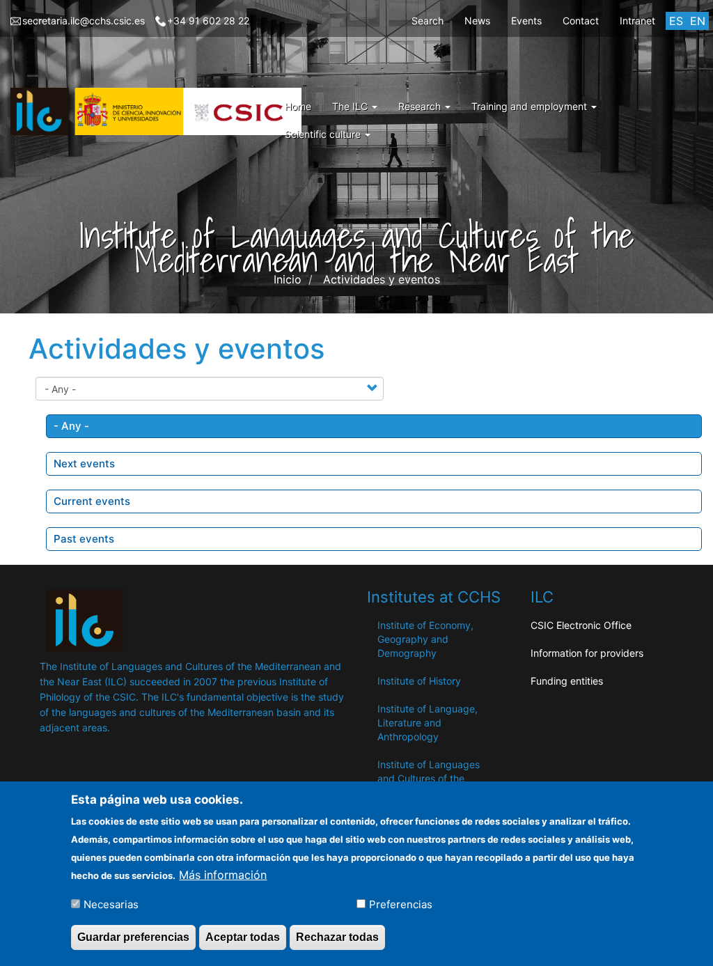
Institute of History (419, 681)
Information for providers (587, 653)
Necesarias (111, 904)
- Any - (71, 426)
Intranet (637, 20)
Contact (581, 20)
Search (428, 20)
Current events (92, 501)
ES (676, 21)
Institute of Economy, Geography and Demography (425, 639)
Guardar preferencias (133, 937)
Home (298, 106)
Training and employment (530, 106)
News (477, 20)
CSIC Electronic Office (581, 625)
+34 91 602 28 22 (208, 20)
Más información (223, 875)
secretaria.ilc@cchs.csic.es (83, 20)
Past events (84, 538)
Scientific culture (324, 134)
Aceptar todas (242, 937)
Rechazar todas (337, 937)
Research (421, 106)
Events (526, 20)
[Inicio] (161, 111)
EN (697, 21)
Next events (84, 463)
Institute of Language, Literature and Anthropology (427, 722)
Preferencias (400, 904)
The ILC (351, 106)
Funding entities (567, 681)
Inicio (287, 279)
